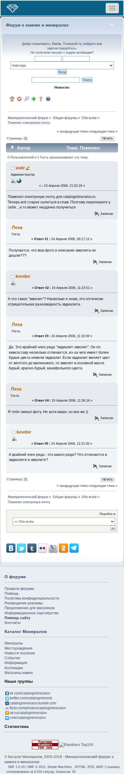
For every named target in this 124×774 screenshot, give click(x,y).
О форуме (15, 576)
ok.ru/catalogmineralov (28, 713)
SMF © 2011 (36, 767)
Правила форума (19, 589)
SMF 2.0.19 (16, 767)
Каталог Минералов (26, 631)
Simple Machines (59, 767)
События (12, 658)
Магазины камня (19, 673)
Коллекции (14, 668)
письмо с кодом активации (71, 52)
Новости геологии (20, 653)
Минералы (14, 643)
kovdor (23, 276)
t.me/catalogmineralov (28, 718)
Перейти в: (108, 513)
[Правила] (48, 98)
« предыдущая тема (72, 131)
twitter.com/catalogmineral (31, 698)
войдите (89, 43)
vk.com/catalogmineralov (30, 693)
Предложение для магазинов (29, 608)
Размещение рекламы (24, 603)
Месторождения (19, 648)
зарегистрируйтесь (61, 48)
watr (20, 167)
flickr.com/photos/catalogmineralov (38, 708)
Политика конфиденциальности (32, 598)
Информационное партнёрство (32, 613)
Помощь (12, 593)
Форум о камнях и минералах (37, 25)
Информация (16, 663)
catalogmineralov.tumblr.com (33, 703)
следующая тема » (102, 131)
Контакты (13, 623)
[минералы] (19, 180)
